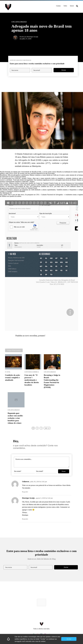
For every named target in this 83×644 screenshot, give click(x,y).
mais (46, 428)
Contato (58, 6)
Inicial (72, 6)
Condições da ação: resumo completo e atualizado (12, 377)
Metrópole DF (7, 193)
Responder (25, 492)
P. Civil (7, 372)
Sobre (65, 6)
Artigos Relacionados (14, 350)
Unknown (25, 481)
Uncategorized (50, 372)
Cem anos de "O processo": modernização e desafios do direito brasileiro (31, 380)
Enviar (64, 70)
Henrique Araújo (28, 498)
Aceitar (69, 639)
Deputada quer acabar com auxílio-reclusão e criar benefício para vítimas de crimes (15, 418)
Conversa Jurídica (31, 372)
